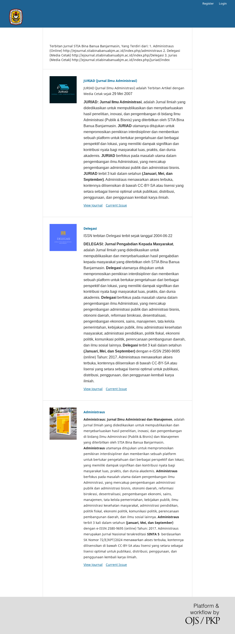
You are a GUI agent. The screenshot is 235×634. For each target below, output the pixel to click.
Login (223, 3)
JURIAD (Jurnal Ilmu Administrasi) (110, 80)
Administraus (94, 412)
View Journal (93, 205)
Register (208, 3)
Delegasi (90, 228)
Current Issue (116, 205)
